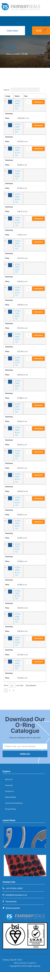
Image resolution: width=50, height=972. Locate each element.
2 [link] (9, 690)
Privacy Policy (10, 809)
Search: (7, 90)
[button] (45, 21)
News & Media (10, 797)
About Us (8, 779)
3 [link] (13, 690)
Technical (9, 785)
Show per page (13, 685)
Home (9, 54)
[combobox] (12, 685)
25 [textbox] (12, 686)
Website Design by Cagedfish (25, 963)
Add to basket (38, 102)
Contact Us (9, 791)
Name (17, 96)
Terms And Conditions (14, 803)
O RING (17, 54)
